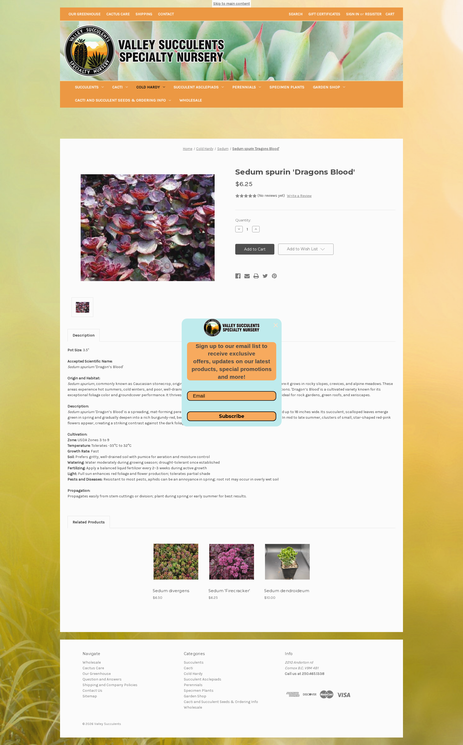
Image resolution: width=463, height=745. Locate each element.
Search (296, 14)
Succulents (87, 87)
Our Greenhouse (84, 14)
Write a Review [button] (299, 196)
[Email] (247, 276)
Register (373, 14)
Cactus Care (118, 14)
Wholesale (191, 100)
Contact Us (92, 690)
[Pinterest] (274, 276)
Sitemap (90, 696)
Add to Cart (176, 566)
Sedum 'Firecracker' (229, 590)
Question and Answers (102, 679)
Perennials (244, 87)
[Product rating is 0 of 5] (246, 196)
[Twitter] (265, 276)
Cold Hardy (148, 87)
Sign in (352, 14)
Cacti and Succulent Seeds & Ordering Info (120, 100)
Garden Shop (326, 87)
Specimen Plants (287, 87)
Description (84, 335)
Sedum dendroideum (286, 590)
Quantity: (243, 220)
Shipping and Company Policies (110, 685)
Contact (166, 14)
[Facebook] (238, 276)
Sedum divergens (171, 590)
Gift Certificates (324, 14)
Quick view (175, 557)
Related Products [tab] (89, 522)
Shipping (144, 14)
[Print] (256, 276)
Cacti (117, 87)
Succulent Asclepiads (196, 87)
